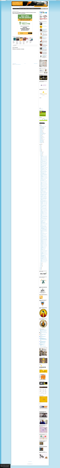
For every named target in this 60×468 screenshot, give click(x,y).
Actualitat (26, 8)
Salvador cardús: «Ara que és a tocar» (43, 200)
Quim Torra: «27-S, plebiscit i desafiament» (42, 249)
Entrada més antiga (35, 63)
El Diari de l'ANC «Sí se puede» (43, 161)
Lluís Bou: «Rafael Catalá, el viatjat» (43, 165)
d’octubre (41, 153)
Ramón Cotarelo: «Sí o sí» (44, 51)
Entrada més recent (14, 63)
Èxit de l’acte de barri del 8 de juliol (43, 208)
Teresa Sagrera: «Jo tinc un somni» (43, 195)
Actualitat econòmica (41, 127)
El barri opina (41, 134)
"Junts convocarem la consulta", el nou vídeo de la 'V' (44, 26)
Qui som (16, 8)
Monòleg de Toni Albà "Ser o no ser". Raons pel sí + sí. (44, 23)
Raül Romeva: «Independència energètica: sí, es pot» (43, 222)
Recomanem (32, 8)
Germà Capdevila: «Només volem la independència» (43, 253)
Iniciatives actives (41, 136)
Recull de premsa (41, 142)
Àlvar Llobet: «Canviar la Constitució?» (43, 163)
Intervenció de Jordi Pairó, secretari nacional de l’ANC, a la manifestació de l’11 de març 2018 (43, 339)
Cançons (40, 129)
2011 (40, 269)
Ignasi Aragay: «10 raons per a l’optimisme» (43, 221)
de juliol (41, 155)
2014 (40, 267)
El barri (23, 8)
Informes (40, 135)
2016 (40, 150)
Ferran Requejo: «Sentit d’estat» (43, 179)
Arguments (29, 8)
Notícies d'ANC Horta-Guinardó (43, 334)
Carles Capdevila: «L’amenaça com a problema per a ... (43, 176)
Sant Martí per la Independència (43, 336)
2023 (40, 145)
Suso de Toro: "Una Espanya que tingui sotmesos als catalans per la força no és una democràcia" (44, 30)
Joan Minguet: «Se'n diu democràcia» (43, 198)
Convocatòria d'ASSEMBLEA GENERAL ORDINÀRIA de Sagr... (43, 228)
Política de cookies (30, 461)
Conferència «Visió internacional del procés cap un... (43, 242)
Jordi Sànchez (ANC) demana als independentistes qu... (43, 255)
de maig (41, 263)
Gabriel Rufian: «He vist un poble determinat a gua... (43, 166)
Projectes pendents (41, 140)
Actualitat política (41, 128)
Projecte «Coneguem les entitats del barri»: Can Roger (43, 168)
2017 (40, 149)
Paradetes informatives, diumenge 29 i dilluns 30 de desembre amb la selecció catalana (44, 48)
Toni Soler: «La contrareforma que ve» (43, 197)
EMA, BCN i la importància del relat (42, 342)
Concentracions (41, 131)
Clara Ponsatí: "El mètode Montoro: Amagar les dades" (44, 55)
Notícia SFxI (41, 138)
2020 (40, 147)
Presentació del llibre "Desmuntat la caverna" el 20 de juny (44, 37)
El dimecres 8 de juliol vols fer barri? (43, 257)
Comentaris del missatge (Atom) (18, 64)
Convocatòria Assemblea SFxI (42, 133)
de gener (41, 266)
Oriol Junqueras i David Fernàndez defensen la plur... (43, 256)
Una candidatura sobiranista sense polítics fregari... (43, 247)
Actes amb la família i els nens (42, 126)
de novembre (41, 152)
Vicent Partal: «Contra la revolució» (43, 205)
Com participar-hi (19, 8)
